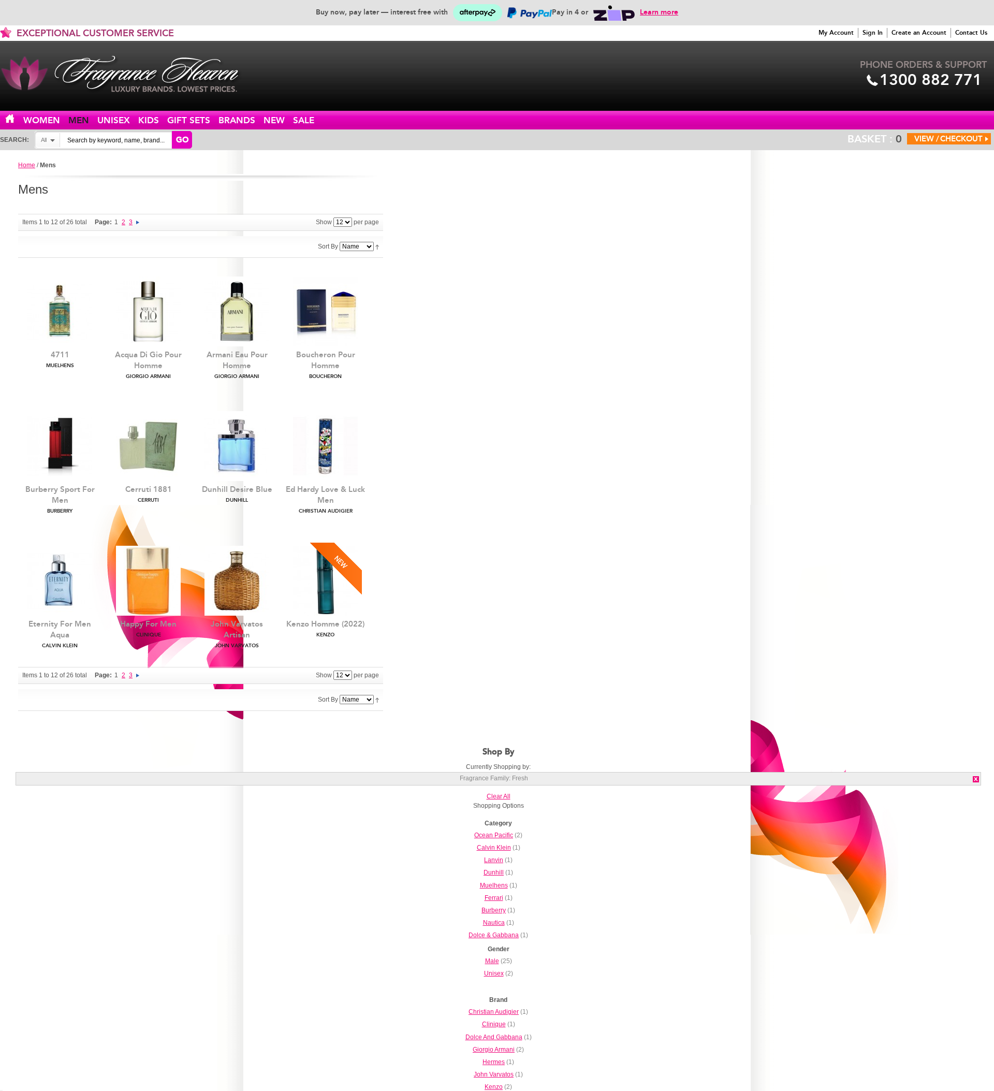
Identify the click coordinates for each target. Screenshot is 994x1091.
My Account (836, 32)
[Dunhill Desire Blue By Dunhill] (236, 446)
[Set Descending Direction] (377, 246)
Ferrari (494, 897)
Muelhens (494, 885)
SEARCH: (14, 139)
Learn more (659, 12)
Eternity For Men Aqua (59, 634)
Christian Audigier (494, 1011)
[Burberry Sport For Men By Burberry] (59, 446)
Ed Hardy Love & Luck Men (325, 499)
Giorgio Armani (494, 1049)
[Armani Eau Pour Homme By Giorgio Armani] (236, 311)
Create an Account (918, 32)
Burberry (493, 910)
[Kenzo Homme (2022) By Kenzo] (325, 581)
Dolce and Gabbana (493, 1037)
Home (16, 119)
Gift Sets (188, 120)
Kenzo (494, 1086)
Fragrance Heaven (129, 74)
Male (492, 961)
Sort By (328, 246)
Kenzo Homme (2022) (325, 628)
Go (182, 139)
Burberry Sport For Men (60, 499)
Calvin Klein (494, 847)
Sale (303, 120)
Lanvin (493, 860)
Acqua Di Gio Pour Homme (148, 365)
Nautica (494, 922)
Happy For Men (148, 628)
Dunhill (494, 872)
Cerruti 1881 (148, 494)
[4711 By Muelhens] (59, 311)
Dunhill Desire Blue (237, 494)
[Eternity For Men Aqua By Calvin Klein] (59, 581)
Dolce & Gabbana (494, 935)
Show (324, 222)
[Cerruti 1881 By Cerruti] (148, 446)
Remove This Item (976, 779)
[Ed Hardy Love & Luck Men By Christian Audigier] (325, 446)
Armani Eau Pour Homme (237, 365)
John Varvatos (494, 1074)
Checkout (961, 138)
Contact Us (971, 32)
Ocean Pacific (493, 835)
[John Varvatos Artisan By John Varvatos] (236, 581)
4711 (60, 359)
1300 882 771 (931, 79)
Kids (148, 120)
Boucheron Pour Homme (325, 365)
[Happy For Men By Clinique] (148, 581)
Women (41, 120)
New (274, 120)
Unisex (113, 120)
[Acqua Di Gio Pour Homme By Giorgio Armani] (148, 311)
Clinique (494, 1024)
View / (926, 138)
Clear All (498, 796)
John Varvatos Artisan (237, 634)
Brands (236, 120)
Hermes (494, 1062)
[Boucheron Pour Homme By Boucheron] (325, 311)
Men (78, 120)
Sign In (873, 32)
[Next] (137, 222)
